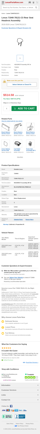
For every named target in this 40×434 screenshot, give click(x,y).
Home (3, 13)
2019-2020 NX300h (11, 295)
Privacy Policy (30, 423)
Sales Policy (9, 423)
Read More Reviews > (32, 362)
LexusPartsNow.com (7, 304)
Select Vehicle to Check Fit (22, 84)
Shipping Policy (18, 219)
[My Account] (33, 2)
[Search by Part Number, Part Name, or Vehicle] (36, 7)
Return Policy (30, 219)
